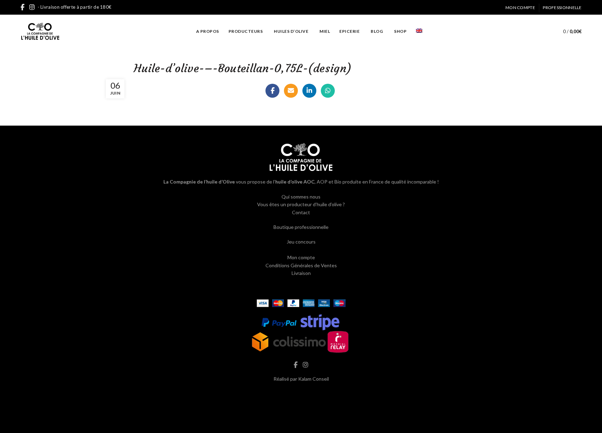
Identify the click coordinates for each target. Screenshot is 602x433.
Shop (400, 31)
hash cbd (301, 393)
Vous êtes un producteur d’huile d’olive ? (301, 204)
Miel (324, 31)
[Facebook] (272, 91)
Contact (301, 212)
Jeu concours (301, 242)
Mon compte (520, 7)
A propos (207, 31)
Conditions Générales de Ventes (301, 265)
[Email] (291, 91)
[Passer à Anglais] (419, 31)
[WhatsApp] (328, 91)
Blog (377, 31)
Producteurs (246, 31)
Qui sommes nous (301, 197)
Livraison (301, 273)
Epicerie (349, 31)
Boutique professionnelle (301, 227)
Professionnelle (562, 7)
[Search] (541, 31)
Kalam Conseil (313, 379)
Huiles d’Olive (291, 31)
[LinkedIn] (309, 91)
